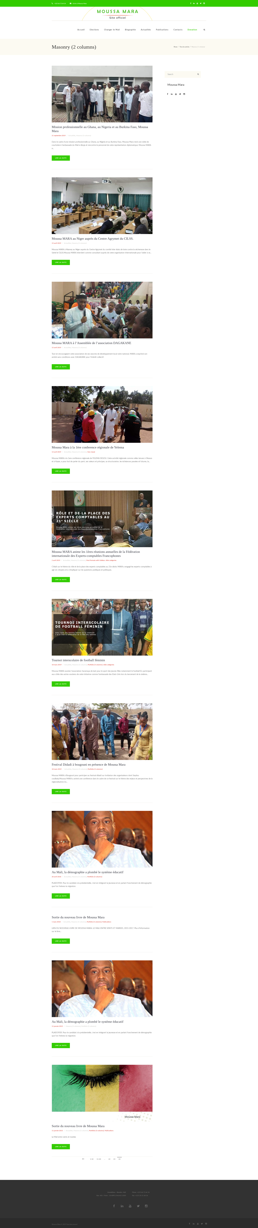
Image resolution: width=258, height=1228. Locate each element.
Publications (162, 30)
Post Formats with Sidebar (95, 560)
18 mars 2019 (57, 665)
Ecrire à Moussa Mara (80, 3)
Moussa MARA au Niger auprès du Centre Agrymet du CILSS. (92, 238)
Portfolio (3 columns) (95, 665)
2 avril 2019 (56, 560)
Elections (94, 30)
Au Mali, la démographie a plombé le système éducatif (87, 872)
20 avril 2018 (56, 877)
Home (176, 47)
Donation (192, 30)
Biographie (130, 30)
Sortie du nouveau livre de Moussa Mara (78, 917)
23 (114, 1159)
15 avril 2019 (56, 243)
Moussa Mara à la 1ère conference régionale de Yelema (88, 447)
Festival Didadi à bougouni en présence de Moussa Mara (89, 764)
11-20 (99, 1159)
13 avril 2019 (56, 452)
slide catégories (111, 560)
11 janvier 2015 (57, 1026)
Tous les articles (184, 47)
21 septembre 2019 (59, 135)
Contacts (177, 30)
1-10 (91, 1159)
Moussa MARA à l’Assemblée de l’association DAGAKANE (91, 343)
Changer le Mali (112, 30)
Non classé (91, 452)
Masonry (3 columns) (83, 135)
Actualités (146, 30)
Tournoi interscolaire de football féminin (78, 660)
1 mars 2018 (56, 922)
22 (109, 1159)
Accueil (81, 30)
